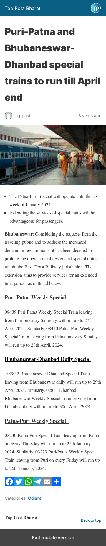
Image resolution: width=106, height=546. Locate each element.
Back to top (91, 520)
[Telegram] (37, 484)
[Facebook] (9, 484)
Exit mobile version (53, 537)
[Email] (47, 484)
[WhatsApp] (28, 484)
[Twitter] (19, 484)
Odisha (35, 497)
